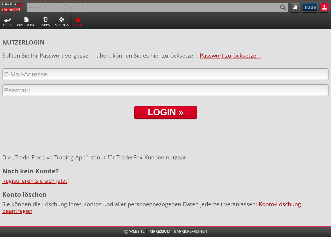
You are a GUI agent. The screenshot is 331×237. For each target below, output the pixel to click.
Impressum (159, 231)
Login (78, 24)
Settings (62, 24)
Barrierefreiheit (190, 231)
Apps (46, 24)
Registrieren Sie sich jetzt (34, 180)
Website (137, 231)
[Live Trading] (13, 6)
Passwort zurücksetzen (230, 55)
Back (7, 24)
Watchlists (26, 24)
